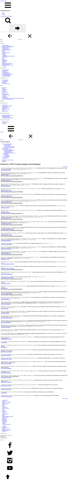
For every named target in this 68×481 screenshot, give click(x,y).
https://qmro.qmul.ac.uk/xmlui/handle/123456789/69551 (11, 289)
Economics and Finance (6, 52)
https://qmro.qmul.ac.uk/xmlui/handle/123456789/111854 (12, 230)
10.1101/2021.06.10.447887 (6, 363)
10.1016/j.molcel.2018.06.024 (6, 244)
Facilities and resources (6, 107)
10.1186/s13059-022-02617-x (6, 223)
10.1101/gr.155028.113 (5, 313)
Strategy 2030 (4, 420)
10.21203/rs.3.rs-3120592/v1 (6, 382)
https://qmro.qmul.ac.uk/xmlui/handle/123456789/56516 (11, 278)
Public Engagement (5, 417)
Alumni (3, 401)
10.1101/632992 (4, 342)
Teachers (3, 422)
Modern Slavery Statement (6, 429)
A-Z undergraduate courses (6, 73)
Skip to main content (3, 0)
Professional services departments (7, 416)
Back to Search (65, 166)
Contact (3, 404)
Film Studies (4, 55)
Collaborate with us (5, 121)
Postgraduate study (5, 70)
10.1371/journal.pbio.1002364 (6, 293)
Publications (4, 108)
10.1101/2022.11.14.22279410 (6, 396)
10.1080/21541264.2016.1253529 (7, 277)
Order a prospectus (5, 413)
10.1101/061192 (4, 392)
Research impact (5, 111)
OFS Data (4, 431)
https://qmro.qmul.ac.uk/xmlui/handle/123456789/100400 (12, 191)
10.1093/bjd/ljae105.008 (5, 186)
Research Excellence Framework (9, 147)
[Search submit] (17, 28)
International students (5, 72)
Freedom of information (6, 94)
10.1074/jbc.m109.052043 (6, 322)
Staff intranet (4, 419)
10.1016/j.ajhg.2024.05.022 (6, 180)
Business (3, 402)
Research (1, 139)
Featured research (5, 106)
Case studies (4, 123)
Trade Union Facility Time (6, 424)
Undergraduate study (5, 69)
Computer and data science (6, 49)
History (3, 57)
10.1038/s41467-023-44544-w (6, 196)
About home (4, 87)
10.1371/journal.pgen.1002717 (6, 317)
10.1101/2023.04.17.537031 (6, 385)
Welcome (3, 88)
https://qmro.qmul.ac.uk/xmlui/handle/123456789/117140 (12, 269)
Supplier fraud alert (5, 430)
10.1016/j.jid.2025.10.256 (5, 170)
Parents (3, 415)
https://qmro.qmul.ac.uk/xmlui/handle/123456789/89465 (11, 203)
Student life (4, 82)
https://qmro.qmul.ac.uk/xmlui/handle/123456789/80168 (11, 219)
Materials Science (5, 60)
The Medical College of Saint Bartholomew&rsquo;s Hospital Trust (13, 98)
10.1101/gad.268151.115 (5, 299)
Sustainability (4, 96)
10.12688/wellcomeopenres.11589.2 (7, 263)
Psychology (4, 65)
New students (4, 411)
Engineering (4, 53)
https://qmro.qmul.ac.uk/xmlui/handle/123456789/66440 (11, 254)
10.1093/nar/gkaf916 (5, 174)
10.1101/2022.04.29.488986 (6, 368)
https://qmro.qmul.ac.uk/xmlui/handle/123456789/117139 (12, 213)
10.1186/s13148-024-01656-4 (6, 190)
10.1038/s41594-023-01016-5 (6, 202)
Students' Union (4, 421)
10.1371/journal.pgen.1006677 (6, 274)
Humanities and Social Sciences (7, 115)
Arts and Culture (5, 97)
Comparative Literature (6, 48)
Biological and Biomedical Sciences (8, 46)
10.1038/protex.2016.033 (5, 283)
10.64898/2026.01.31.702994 (6, 339)
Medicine (3, 62)
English (3, 54)
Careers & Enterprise (5, 403)
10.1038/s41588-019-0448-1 (6, 240)
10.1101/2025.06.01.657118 (6, 372)
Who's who (4, 95)
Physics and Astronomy (6, 64)
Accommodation (5, 80)
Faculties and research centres (7, 149)
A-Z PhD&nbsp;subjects (6, 75)
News (3, 110)
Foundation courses (5, 45)
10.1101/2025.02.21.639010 (6, 377)
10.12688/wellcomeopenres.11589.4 (7, 229)
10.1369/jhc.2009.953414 (5, 327)
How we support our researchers (9, 146)
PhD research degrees (5, 109)
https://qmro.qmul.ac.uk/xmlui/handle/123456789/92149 (11, 236)
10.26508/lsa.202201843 (5, 212)
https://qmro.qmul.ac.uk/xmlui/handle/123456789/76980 (11, 224)
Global (3, 92)
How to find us (4, 89)
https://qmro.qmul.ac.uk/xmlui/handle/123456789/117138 (12, 175)
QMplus (3, 418)
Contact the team (7, 155)
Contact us (4, 122)
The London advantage (6, 83)
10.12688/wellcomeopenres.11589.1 (7, 268)
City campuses (4, 81)
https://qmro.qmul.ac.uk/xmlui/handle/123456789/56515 (11, 294)
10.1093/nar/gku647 (4, 308)
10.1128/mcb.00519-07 (5, 207)
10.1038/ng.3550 (4, 288)
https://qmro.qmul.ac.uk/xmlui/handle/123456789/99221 (11, 181)
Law (3, 58)
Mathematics (4, 61)
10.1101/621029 (4, 347)
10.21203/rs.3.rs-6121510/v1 (6, 351)
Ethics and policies (7, 145)
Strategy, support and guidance (7, 105)
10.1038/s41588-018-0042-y (6, 253)
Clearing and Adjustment (6, 76)
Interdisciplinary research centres (7, 117)
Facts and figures (5, 93)
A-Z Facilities (6, 157)
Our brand (4, 414)
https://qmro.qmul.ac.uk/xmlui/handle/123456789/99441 (11, 197)
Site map (3, 428)
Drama (3, 51)
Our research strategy (7, 144)
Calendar (3, 90)
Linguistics (4, 59)
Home (1, 39)
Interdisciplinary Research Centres (9, 152)
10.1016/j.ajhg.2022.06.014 (6, 218)
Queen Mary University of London (7, 159)
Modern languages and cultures (7, 63)
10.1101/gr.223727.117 (5, 259)
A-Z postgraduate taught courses (7, 74)
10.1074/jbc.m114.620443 (6, 304)
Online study (4, 71)
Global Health (4, 56)
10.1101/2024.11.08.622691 (6, 355)
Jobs (3, 409)
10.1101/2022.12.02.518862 (6, 389)
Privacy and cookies (5, 427)
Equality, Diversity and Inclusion (7, 99)
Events (3, 405)
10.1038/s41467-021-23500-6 (6, 235)
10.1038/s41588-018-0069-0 (6, 248)
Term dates (4, 423)
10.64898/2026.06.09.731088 (6, 359)
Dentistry (3, 50)
